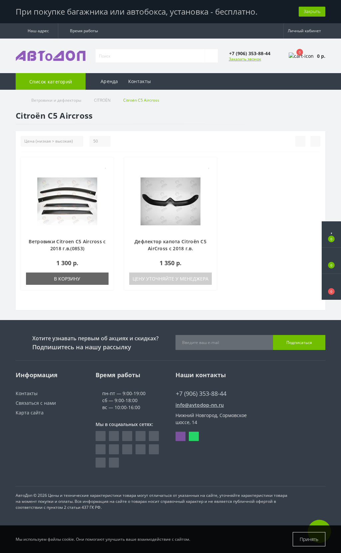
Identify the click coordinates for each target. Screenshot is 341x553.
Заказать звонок (245, 59)
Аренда (109, 81)
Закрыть (312, 11)
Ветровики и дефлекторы (56, 100)
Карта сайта (30, 412)
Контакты (139, 81)
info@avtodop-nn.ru (199, 405)
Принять (309, 539)
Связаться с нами (36, 403)
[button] (37, 31)
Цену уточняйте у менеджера (170, 279)
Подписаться (299, 342)
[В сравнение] (106, 175)
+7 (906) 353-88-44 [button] (201, 393)
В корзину (67, 279)
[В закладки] (106, 166)
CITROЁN (102, 100)
